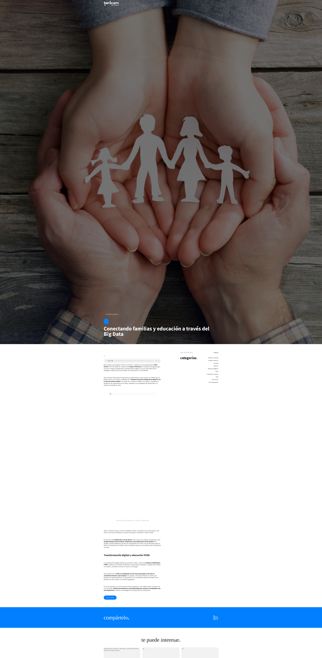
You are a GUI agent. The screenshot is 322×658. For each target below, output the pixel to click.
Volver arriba (110, 597)
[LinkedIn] (215, 617)
